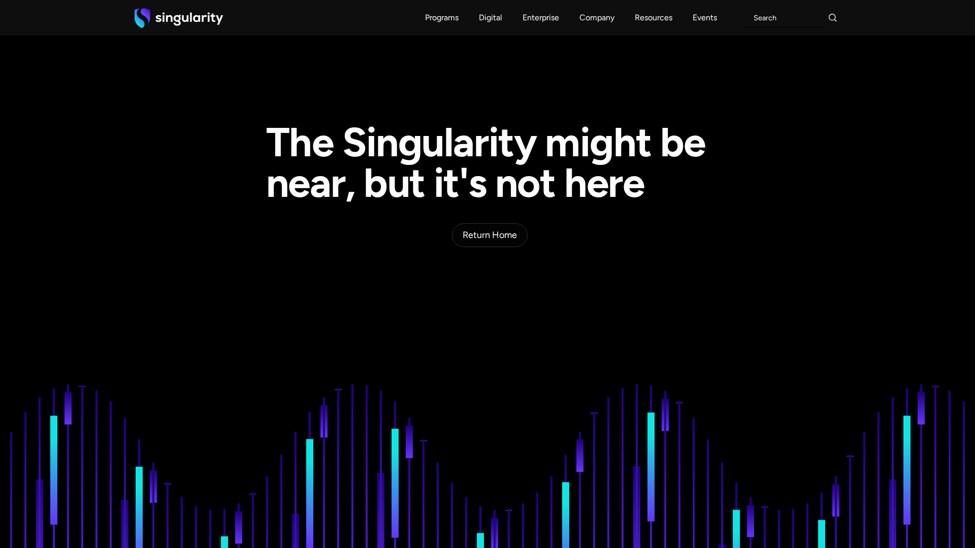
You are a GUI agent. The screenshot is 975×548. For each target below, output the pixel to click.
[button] (442, 18)
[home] (178, 17)
